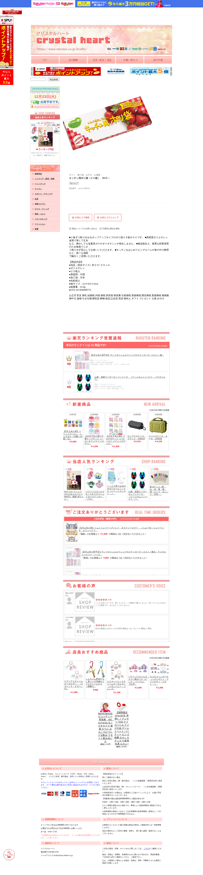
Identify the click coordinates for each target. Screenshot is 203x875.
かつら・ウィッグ (42, 209)
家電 (36, 229)
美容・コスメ (40, 214)
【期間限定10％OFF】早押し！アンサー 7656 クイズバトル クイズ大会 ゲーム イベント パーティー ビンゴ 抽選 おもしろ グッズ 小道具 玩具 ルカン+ (121, 728)
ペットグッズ (40, 184)
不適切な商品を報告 (111, 228)
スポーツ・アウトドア (44, 194)
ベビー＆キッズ (41, 219)
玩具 (36, 199)
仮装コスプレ (40, 204)
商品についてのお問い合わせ (84, 228)
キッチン (38, 189)
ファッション (40, 224)
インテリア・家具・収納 (44, 179)
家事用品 (38, 174)
